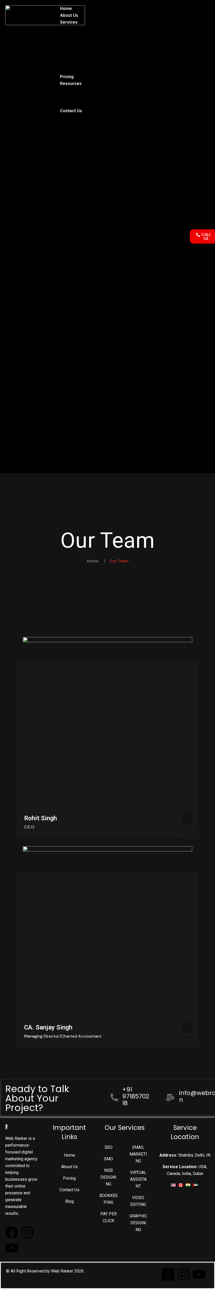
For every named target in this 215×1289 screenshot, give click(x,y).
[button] (121, 236)
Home (66, 8)
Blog (64, 90)
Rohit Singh (40, 818)
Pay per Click (72, 69)
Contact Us (71, 110)
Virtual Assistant (76, 63)
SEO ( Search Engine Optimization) (93, 28)
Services (69, 22)
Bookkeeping (72, 56)
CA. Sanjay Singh (48, 1027)
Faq (63, 103)
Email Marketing (75, 49)
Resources (71, 83)
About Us (69, 15)
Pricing (67, 76)
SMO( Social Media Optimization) (92, 42)
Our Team (69, 97)
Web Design (71, 35)
